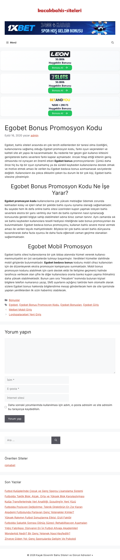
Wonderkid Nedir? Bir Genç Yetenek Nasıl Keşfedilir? (37, 533)
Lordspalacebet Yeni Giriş (25, 314)
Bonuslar (14, 300)
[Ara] (55, 440)
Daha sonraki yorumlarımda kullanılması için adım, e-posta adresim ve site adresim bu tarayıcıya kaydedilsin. (60, 407)
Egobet (13, 304)
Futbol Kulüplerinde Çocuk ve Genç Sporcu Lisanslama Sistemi (44, 491)
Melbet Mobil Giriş (20, 309)
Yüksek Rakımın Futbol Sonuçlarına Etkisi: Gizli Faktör (38, 517)
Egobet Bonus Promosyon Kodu (39, 304)
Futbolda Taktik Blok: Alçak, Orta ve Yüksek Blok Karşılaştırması (44, 496)
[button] (112, 42)
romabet (10, 465)
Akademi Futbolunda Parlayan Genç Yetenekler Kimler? (39, 512)
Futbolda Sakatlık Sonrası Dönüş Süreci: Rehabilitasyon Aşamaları (46, 522)
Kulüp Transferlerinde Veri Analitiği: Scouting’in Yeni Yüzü (40, 501)
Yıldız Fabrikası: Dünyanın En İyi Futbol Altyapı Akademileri (41, 528)
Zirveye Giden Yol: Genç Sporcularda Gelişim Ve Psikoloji (40, 538)
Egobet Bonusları (71, 304)
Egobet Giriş (91, 304)
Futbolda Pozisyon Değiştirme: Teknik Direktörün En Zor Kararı (43, 506)
